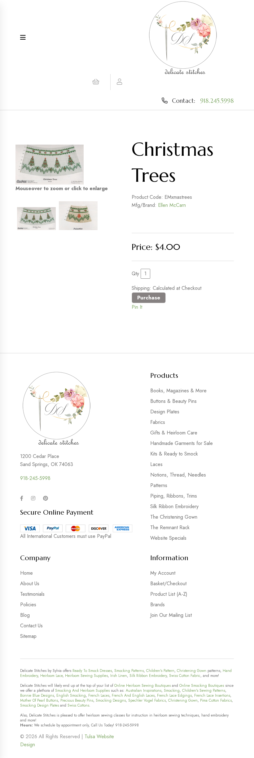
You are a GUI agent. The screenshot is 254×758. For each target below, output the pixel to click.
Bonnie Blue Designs (37, 695)
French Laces (98, 695)
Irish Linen (118, 675)
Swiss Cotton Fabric (184, 675)
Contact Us (31, 625)
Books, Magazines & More (178, 390)
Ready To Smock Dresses (92, 670)
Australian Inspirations (143, 690)
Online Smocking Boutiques (201, 685)
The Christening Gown (173, 517)
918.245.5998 (217, 100)
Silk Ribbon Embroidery (174, 506)
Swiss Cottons (78, 705)
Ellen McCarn (172, 205)
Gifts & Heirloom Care (173, 432)
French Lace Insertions (212, 695)
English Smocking (71, 695)
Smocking (172, 690)
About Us (29, 583)
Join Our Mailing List (171, 615)
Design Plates (164, 411)
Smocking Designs (111, 700)
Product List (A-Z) (168, 594)
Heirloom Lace (51, 675)
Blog (25, 615)
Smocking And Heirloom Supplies (82, 690)
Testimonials (32, 594)
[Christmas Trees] (49, 165)
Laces (156, 464)
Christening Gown (191, 670)
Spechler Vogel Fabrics (147, 700)
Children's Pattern (160, 670)
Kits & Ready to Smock (174, 453)
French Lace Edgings (174, 695)
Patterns (158, 485)
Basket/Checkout (168, 583)
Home (26, 573)
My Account (162, 573)
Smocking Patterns (129, 670)
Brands (157, 604)
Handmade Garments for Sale (181, 443)
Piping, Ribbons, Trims (173, 495)
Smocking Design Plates (39, 705)
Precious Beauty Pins (76, 700)
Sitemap (28, 636)
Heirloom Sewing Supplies (86, 675)
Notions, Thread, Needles (178, 474)
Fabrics (157, 422)
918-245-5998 (35, 478)
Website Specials (168, 538)
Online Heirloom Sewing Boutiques (142, 685)
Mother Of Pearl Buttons (39, 700)
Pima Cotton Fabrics (216, 700)
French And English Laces (133, 695)
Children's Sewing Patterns (203, 690)
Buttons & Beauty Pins (173, 401)
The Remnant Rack (170, 527)
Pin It (137, 307)
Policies (28, 604)
